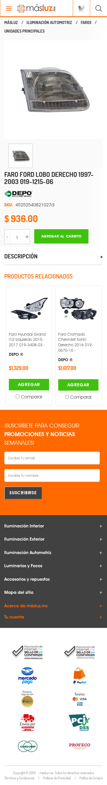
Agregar (29, 384)
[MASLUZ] (11, 22)
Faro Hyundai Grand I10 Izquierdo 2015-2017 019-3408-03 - (27, 344)
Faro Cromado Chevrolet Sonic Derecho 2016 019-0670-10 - (75, 347)
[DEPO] (53, 194)
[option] (53, 89)
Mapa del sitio (18, 592)
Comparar (31, 397)
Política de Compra (91, 778)
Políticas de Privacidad (57, 778)
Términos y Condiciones (19, 778)
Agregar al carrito (61, 236)
